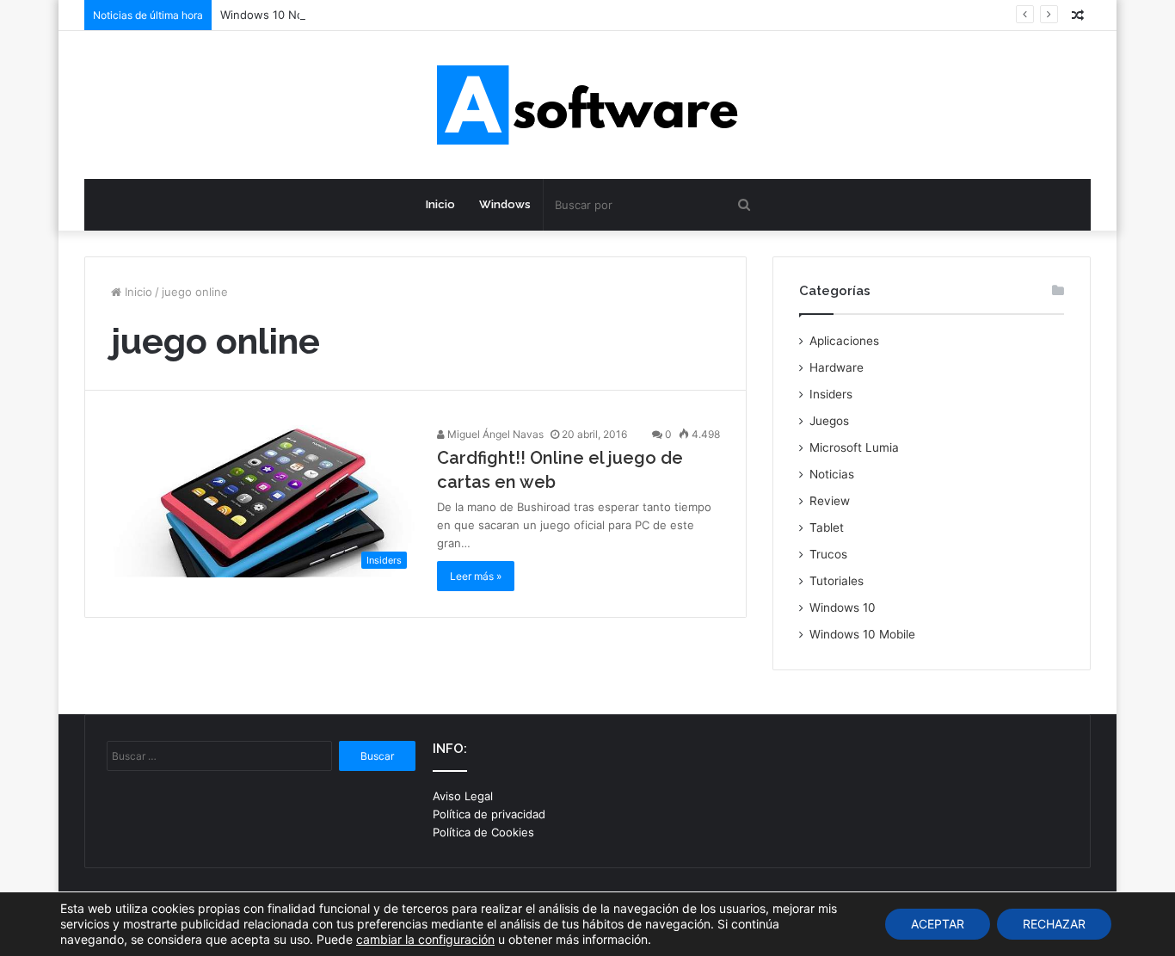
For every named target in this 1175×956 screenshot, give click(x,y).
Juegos (829, 421)
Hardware (836, 367)
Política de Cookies (483, 832)
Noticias (831, 474)
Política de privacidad (489, 814)
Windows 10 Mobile (862, 634)
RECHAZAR (1054, 923)
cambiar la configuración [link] (425, 939)
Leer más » (475, 576)
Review (829, 501)
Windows (505, 204)
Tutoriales (836, 581)
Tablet (826, 527)
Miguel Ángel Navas (494, 434)
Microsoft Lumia (854, 447)
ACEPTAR (937, 923)
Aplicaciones (844, 341)
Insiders (830, 394)
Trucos (828, 554)
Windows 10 (842, 607)
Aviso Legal (463, 796)
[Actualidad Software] (587, 105)
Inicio (440, 204)
